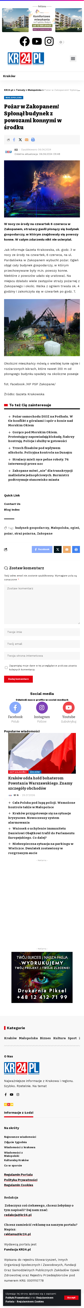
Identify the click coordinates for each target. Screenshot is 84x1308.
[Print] (33, 139)
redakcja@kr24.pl (18, 1215)
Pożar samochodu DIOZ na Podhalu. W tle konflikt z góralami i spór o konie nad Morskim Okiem (40, 421)
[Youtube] (37, 41)
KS (16, 149)
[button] (73, 58)
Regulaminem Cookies (30, 1301)
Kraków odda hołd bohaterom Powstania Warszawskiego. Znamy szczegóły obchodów (40, 783)
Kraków (35, 772)
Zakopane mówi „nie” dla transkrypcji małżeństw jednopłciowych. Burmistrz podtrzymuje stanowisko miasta (40, 475)
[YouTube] (11, 1095)
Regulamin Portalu (18, 1174)
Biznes (45, 1038)
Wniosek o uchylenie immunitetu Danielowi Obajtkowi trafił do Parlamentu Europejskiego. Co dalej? (41, 833)
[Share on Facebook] (14, 139)
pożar (8, 533)
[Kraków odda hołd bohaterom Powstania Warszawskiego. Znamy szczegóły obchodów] (42, 753)
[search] (57, 58)
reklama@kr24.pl (17, 1234)
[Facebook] (25, 41)
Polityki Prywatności (18, 1297)
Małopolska (14, 97)
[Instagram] (49, 41)
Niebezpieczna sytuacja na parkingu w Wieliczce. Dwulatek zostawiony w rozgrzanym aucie (40, 848)
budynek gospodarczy (32, 528)
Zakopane (45, 533)
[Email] (26, 139)
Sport (72, 1038)
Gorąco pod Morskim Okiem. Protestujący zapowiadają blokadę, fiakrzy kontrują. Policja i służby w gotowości (41, 436)
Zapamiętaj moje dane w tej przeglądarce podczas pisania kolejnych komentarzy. (43, 667)
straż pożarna (24, 533)
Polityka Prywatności (20, 1180)
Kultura (59, 1038)
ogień (74, 528)
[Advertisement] (42, 905)
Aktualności (18, 772)
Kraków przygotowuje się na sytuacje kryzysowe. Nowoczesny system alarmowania (39, 818)
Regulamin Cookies (18, 1185)
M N (16, 795)
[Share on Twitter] (20, 139)
